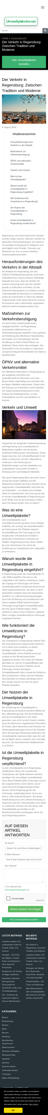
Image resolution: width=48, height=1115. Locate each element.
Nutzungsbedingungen (15, 890)
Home (5, 38)
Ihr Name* (9, 843)
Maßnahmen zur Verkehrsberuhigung (20, 153)
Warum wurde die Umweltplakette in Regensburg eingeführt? (21, 189)
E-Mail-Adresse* (12, 854)
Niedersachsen (8, 1047)
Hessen (5, 1025)
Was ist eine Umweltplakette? (18, 178)
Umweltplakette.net (21, 21)
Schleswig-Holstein (10, 1070)
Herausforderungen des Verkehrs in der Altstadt (21, 143)
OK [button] (13, 1110)
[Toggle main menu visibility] (43, 7)
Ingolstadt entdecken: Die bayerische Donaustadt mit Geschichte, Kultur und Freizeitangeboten (11, 984)
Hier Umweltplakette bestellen (24, 62)
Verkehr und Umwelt (20, 170)
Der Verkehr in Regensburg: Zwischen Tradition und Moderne (35, 948)
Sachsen (5, 1063)
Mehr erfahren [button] (33, 1104)
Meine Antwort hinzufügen (25, 909)
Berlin (4, 1029)
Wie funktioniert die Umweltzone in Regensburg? (24, 200)
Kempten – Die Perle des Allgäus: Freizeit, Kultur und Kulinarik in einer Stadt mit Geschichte (11, 961)
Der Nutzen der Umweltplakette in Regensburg (18, 211)
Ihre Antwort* (11, 866)
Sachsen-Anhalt (8, 1066)
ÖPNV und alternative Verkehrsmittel (20, 162)
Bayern (5, 1017)
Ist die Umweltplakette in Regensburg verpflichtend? (23, 221)
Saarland (6, 1059)
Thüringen (6, 1074)
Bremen (5, 1033)
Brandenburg (7, 1021)
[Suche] (45, 30)
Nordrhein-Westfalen (10, 1051)
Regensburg (19, 38)
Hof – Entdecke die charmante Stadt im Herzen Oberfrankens (11, 998)
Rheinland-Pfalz (8, 1055)
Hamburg (6, 1036)
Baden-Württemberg (10, 1078)
